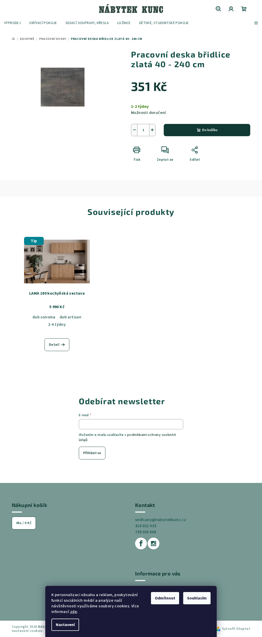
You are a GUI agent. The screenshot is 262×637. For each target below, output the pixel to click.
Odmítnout (165, 598)
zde (73, 612)
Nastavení (65, 625)
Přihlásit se (92, 453)
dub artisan (70, 317)
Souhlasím (197, 598)
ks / (23, 523)
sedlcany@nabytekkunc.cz (160, 520)
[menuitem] (12, 23)
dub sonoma (44, 317)
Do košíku (209, 130)
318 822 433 (145, 526)
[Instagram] (153, 543)
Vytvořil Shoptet (236, 628)
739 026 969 (145, 532)
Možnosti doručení (148, 112)
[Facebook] (141, 543)
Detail (54, 344)
